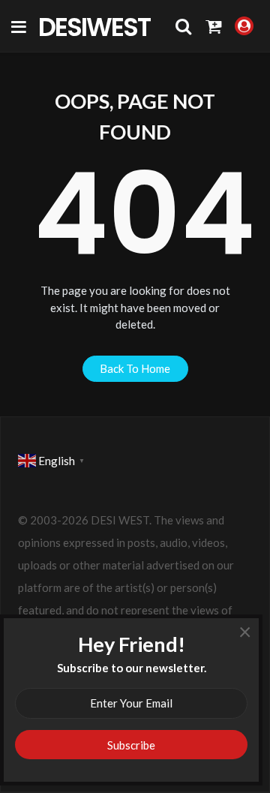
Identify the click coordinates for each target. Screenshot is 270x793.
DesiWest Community (102, 26)
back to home (135, 368)
